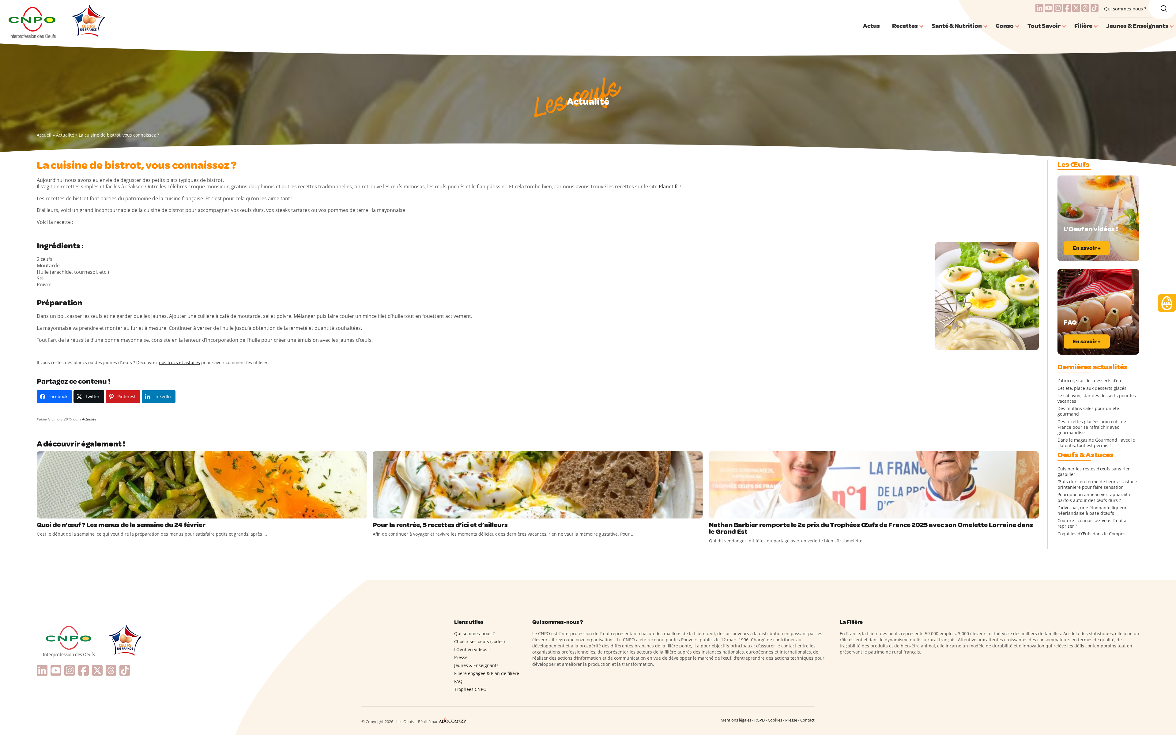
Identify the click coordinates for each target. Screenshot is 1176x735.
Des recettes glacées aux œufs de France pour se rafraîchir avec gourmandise (1091, 427)
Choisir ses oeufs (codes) (479, 641)
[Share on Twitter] (54, 512)
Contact (807, 720)
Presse (461, 657)
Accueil (44, 135)
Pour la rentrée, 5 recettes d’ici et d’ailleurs (440, 525)
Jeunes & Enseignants (476, 665)
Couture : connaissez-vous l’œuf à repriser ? (1091, 523)
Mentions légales (736, 720)
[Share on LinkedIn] (67, 512)
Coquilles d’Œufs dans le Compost (1092, 534)
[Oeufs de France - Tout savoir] (87, 21)
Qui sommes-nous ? (1125, 9)
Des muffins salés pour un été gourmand (1088, 411)
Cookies (775, 720)
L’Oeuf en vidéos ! (472, 649)
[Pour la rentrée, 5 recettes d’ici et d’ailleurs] (538, 484)
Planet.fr (668, 186)
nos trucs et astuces (179, 362)
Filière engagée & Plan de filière (486, 673)
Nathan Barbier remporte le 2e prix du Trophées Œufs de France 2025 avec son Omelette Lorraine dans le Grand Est (871, 528)
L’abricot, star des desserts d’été (1089, 380)
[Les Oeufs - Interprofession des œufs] (32, 21)
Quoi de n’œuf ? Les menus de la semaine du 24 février (122, 525)
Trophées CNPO (470, 689)
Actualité (65, 135)
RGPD (759, 720)
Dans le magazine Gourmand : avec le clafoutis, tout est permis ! (1096, 442)
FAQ (458, 681)
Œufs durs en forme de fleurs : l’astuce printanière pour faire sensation (1097, 484)
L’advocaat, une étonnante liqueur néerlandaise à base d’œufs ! (1092, 510)
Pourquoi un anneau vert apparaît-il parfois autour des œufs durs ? (1094, 497)
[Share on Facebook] (42, 512)
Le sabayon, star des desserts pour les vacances (1096, 398)
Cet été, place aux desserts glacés (1091, 388)
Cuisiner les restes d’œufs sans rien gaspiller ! (1094, 471)
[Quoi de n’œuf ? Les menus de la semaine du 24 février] (202, 484)
